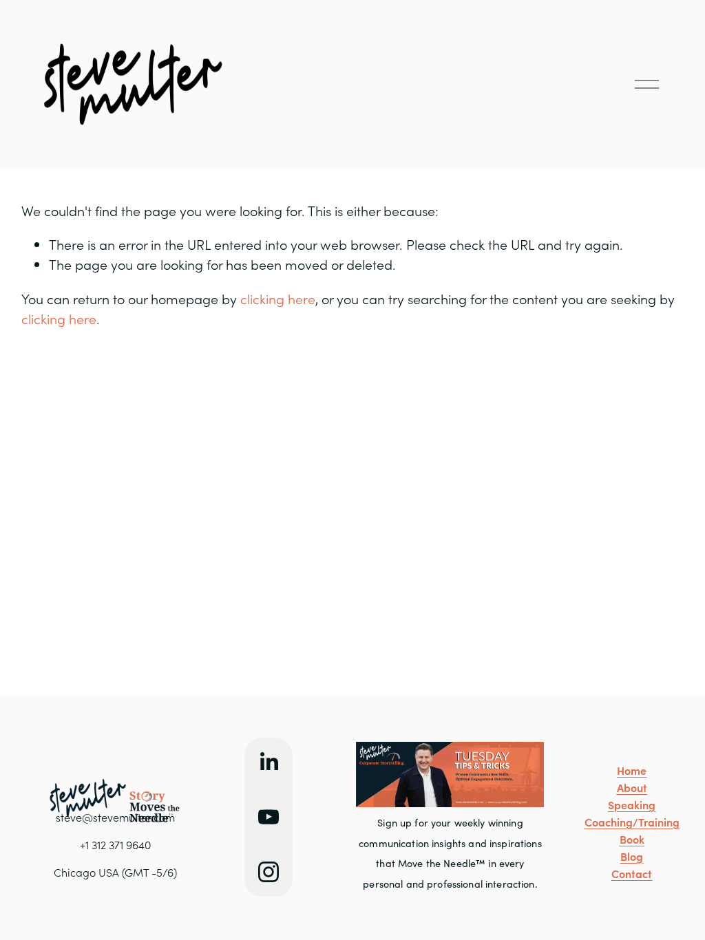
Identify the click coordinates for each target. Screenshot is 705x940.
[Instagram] (268, 872)
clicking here (277, 299)
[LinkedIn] (268, 762)
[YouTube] (268, 817)
